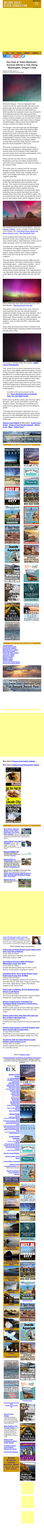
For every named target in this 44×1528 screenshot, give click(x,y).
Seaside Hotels (16, 1081)
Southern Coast (11, 1356)
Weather (27, 53)
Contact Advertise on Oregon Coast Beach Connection (22, 1058)
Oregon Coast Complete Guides (12, 1165)
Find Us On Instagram (11, 1452)
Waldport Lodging (8, 659)
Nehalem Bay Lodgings (9, 648)
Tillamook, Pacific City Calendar (11, 1145)
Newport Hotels (16, 1092)
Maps (10, 427)
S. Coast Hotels (14, 1078)
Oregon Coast (25, 1054)
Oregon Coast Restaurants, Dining (25, 765)
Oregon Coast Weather (12, 1153)
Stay (7, 53)
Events (19, 53)
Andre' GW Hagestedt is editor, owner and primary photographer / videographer (15, 937)
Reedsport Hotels (15, 1097)
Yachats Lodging (7, 660)
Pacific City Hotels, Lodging (11, 653)
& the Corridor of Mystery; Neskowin (11, 1278)
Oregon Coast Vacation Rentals (21, 425)
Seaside (17, 1115)
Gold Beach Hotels (15, 1102)
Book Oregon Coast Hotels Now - (11, 1463)
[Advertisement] (22, 30)
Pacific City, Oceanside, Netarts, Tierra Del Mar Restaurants (11, 1121)
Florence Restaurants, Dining (12, 1132)
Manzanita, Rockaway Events (12, 1143)
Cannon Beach (11, 1221)
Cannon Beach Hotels (14, 1082)
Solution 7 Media (9, 229)
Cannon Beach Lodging (9, 647)
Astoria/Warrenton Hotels (13, 1080)
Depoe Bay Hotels (15, 1091)
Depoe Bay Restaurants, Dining (12, 1126)
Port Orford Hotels (15, 1101)
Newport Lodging (8, 657)
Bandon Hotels (16, 1100)
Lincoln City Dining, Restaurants (11, 1125)
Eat (13, 53)
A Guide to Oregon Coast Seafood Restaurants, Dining (10, 1447)
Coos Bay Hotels (15, 1099)
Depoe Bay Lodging (8, 656)
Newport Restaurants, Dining (12, 1128)
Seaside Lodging (7, 645)
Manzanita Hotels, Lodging (10, 650)
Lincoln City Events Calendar (12, 1146)
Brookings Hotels (15, 1103)
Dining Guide (14, 1114)
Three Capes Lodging (9, 651)
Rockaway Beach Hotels (13, 1086)
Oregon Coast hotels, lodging (23, 761)
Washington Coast (11, 1183)
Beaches (35, 53)
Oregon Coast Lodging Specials (11, 663)
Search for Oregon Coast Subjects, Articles (13, 1172)
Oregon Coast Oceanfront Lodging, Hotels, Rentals (10, 1441)
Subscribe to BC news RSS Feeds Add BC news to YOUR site (11, 1405)
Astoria (18, 1140)
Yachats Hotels (16, 1095)
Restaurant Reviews (15, 1133)
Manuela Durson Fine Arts (22, 305)
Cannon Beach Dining (14, 1117)
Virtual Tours (19, 427)
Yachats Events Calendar (13, 1150)
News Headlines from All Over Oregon (10, 1426)
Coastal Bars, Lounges (12, 1161)
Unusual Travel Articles (9, 1414)
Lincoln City (10, 1277)
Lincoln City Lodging (9, 654)
